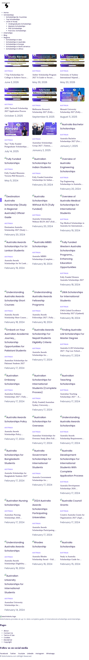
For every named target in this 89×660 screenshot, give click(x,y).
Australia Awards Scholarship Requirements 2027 (71, 438)
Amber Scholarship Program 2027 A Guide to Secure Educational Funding (44, 78)
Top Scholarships (13, 19)
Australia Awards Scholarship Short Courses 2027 (16, 317)
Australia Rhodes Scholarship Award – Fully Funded (43, 559)
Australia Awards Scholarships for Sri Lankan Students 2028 (16, 263)
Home (6, 12)
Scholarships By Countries (16, 17)
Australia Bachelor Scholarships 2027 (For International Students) (70, 141)
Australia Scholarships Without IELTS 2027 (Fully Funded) (44, 222)
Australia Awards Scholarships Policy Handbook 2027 (13, 434)
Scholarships (9, 15)
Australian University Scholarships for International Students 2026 (16, 605)
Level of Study (11, 21)
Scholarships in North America (18, 46)
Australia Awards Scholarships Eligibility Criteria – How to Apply (15, 563)
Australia (9, 71)
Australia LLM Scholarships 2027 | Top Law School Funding (72, 351)
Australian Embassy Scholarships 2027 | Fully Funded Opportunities (15, 397)
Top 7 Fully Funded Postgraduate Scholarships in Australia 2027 (17, 147)
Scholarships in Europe (15, 44)
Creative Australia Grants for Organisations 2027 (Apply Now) (72, 518)
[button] (44, 53)
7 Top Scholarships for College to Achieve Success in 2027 (16, 78)
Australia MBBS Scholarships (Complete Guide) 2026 (42, 259)
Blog (5, 35)
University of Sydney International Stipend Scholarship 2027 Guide (70, 78)
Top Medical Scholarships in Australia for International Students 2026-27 (72, 226)
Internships (8, 33)
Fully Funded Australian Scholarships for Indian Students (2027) (42, 180)
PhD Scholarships (15, 28)
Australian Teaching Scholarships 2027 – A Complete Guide (69, 397)
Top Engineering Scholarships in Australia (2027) (70, 184)
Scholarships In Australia (15, 42)
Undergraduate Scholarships (19, 24)
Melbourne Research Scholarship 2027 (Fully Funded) (42, 112)
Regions (7, 37)
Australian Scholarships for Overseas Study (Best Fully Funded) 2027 (43, 438)
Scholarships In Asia (14, 40)
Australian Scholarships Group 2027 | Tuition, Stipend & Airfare (42, 146)
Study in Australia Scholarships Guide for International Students (69, 559)
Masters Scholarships (16, 26)
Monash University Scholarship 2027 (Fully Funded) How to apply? (70, 112)
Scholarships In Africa (14, 49)
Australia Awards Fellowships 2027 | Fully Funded (42, 317)
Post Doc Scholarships (17, 31)
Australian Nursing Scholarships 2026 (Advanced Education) (14, 518)
